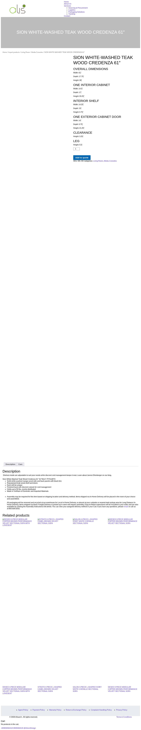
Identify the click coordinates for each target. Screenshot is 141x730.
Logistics (71, 10)
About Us (67, 4)
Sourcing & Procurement (78, 8)
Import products (14, 52)
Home (66, 2)
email (126, 507)
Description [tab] (10, 464)
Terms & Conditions (124, 717)
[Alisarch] (17, 9)
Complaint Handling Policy (101, 710)
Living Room (25, 52)
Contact (67, 16)
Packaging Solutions (76, 12)
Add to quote (81, 157)
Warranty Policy (55, 710)
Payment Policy (38, 710)
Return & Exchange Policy (76, 710)
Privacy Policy (121, 710)
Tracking (71, 14)
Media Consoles (37, 52)
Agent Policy (23, 710)
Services (67, 6)
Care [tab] (20, 464)
